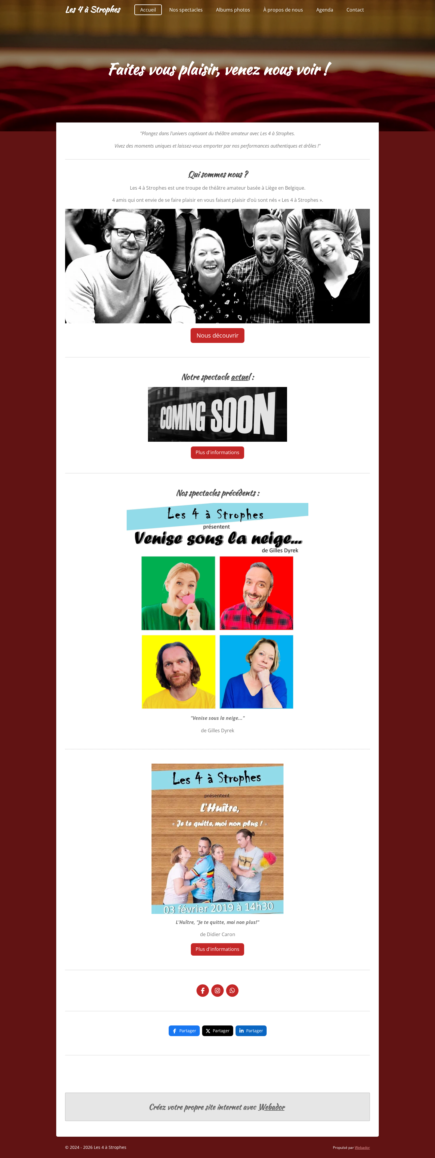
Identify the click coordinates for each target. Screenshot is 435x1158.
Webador (271, 1107)
